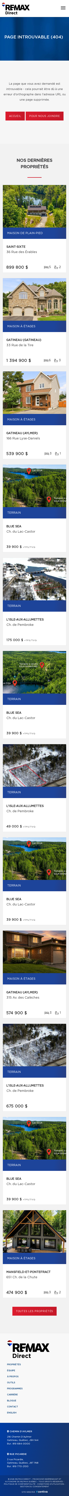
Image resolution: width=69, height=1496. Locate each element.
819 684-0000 (21, 1444)
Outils (11, 1383)
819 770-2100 (20, 1466)
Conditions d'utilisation (50, 1484)
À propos (13, 1377)
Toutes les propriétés (34, 1311)
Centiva (42, 1492)
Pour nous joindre (44, 116)
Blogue (11, 1401)
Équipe (11, 1370)
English (11, 1413)
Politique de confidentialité (19, 1484)
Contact (12, 1407)
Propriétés (14, 1364)
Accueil (15, 116)
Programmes (15, 1389)
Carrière (12, 1395)
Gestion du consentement (34, 1486)
